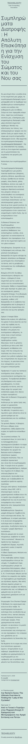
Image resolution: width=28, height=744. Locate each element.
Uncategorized (15, 680)
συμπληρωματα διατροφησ (12, 144)
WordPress (18, 737)
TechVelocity (14, 3)
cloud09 (5, 678)
